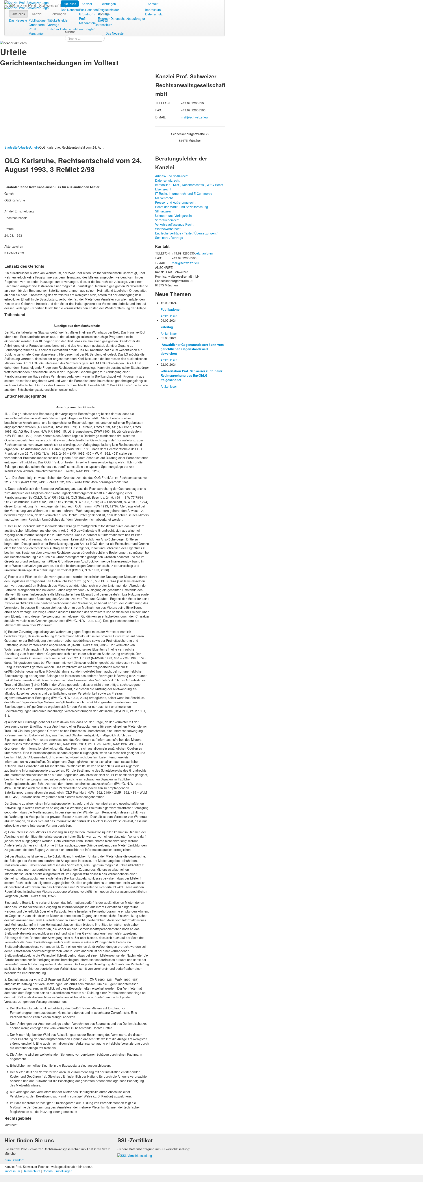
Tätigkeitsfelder (108, 9)
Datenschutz (154, 14)
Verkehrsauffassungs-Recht (174, 224)
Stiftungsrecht (164, 211)
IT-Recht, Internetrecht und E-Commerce (183, 193)
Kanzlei (87, 4)
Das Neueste (70, 9)
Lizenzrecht (163, 189)
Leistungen (108, 4)
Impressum (153, 9)
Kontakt (153, 4)
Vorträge (104, 14)
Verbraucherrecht (167, 220)
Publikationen (88, 9)
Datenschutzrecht (167, 180)
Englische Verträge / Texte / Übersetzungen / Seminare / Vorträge (186, 235)
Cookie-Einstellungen (57, 1171)
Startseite (11, 147)
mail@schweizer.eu (194, 117)
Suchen (70, 32)
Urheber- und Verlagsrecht (173, 215)
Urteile (34, 147)
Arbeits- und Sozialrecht (171, 176)
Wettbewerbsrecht (167, 229)
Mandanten (87, 23)
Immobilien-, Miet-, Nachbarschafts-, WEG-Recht (189, 185)
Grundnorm (87, 14)
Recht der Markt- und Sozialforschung (181, 207)
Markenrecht (164, 198)
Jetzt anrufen (204, 253)
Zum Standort (14, 1160)
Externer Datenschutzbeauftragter (121, 18)
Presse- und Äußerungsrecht (175, 202)
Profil (82, 18)
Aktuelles (69, 4)
